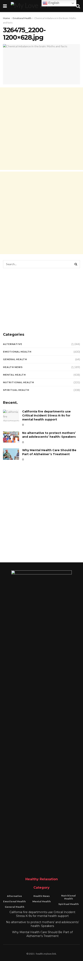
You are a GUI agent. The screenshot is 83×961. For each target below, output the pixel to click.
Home (6, 18)
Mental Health (14, 374)
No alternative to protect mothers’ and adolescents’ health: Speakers (49, 435)
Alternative (12, 344)
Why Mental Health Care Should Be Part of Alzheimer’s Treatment (49, 452)
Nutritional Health (18, 382)
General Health (15, 359)
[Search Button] (76, 264)
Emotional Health (22, 18)
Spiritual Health (16, 389)
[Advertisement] (41, 128)
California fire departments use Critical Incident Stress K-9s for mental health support (46, 415)
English (53, 3)
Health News (13, 367)
